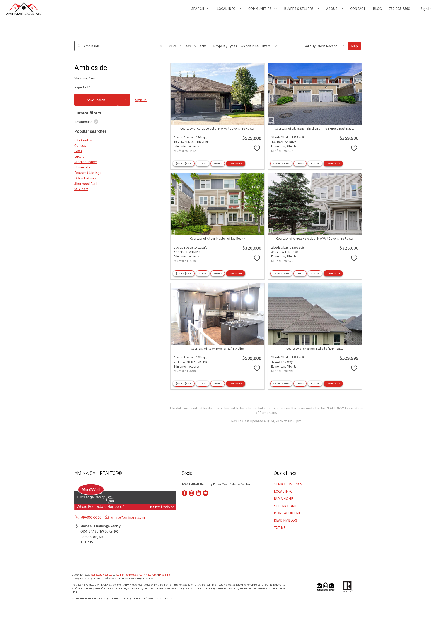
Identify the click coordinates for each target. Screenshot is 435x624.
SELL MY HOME (285, 505)
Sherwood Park (85, 183)
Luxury (79, 156)
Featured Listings (87, 172)
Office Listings (85, 178)
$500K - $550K (184, 163)
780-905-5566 (399, 8)
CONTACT (358, 8)
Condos (80, 145)
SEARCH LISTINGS (288, 484)
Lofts (78, 151)
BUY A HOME (283, 498)
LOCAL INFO (283, 491)
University (82, 167)
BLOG (377, 8)
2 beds (202, 163)
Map (354, 46)
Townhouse (235, 163)
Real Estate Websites (101, 574)
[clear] (96, 121)
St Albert (81, 189)
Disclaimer (165, 574)
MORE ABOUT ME (287, 513)
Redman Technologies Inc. (129, 574)
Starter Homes (85, 161)
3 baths (315, 163)
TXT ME (280, 527)
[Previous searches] (124, 100)
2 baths (217, 163)
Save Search (96, 99)
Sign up (141, 99)
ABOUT (332, 8)
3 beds (300, 383)
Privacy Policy (150, 574)
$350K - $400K (281, 163)
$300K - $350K (184, 273)
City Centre (83, 140)
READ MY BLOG (285, 520)
